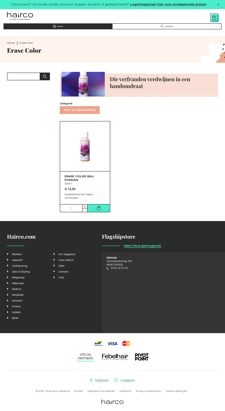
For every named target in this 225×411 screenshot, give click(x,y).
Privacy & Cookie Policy (148, 391)
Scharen (17, 301)
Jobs (61, 266)
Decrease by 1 (85, 210)
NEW (15, 318)
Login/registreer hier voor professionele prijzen (168, 4)
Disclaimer (125, 391)
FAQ (61, 277)
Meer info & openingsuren (142, 245)
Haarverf (17, 260)
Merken (17, 254)
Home (11, 43)
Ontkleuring (20, 266)
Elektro (16, 289)
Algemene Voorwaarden (101, 391)
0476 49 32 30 (119, 268)
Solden (16, 312)
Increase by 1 (85, 206)
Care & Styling (21, 272)
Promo (16, 306)
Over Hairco (66, 260)
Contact (64, 272)
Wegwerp (18, 277)
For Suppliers (67, 254)
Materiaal (18, 283)
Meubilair (18, 295)
